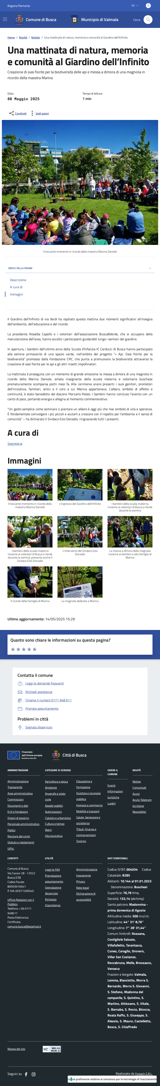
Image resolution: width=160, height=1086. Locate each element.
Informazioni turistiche (115, 794)
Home (11, 37)
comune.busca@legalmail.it (24, 926)
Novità (23, 37)
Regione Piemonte (19, 6)
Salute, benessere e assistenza (88, 820)
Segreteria (15, 443)
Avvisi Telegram (142, 800)
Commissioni (16, 799)
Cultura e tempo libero (54, 827)
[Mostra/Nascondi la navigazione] (5, 19)
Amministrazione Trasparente (18, 784)
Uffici (11, 848)
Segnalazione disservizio (53, 890)
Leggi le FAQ (52, 869)
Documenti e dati (18, 805)
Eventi (111, 785)
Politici (11, 830)
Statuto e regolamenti (21, 842)
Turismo (81, 841)
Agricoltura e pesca (56, 781)
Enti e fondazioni (18, 811)
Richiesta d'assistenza (52, 902)
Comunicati (139, 787)
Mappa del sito (16, 1049)
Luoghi (112, 803)
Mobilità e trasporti (87, 811)
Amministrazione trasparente (86, 872)
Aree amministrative (20, 793)
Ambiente (51, 787)
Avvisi (136, 794)
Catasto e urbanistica (58, 818)
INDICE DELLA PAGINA (20, 268)
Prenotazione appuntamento (54, 878)
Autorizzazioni (53, 811)
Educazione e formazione (84, 784)
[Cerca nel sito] (148, 19)
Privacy (80, 881)
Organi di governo (18, 818)
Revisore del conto (19, 836)
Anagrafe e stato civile (55, 796)
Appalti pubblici (54, 805)
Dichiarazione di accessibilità (85, 896)
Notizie (35, 37)
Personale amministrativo (23, 824)
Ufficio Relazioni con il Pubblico (21, 902)
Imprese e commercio (89, 805)
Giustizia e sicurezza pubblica (88, 796)
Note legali (82, 887)
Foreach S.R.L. (143, 1074)
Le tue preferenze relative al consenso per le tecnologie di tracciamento (112, 1079)
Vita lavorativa (53, 836)
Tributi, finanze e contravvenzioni (86, 832)
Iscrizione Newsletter (139, 809)
